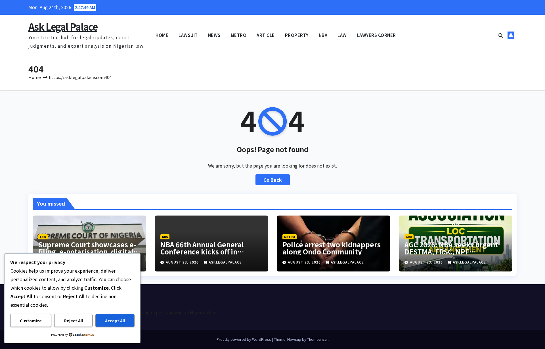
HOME (162, 35)
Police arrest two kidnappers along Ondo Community (331, 247)
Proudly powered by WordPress (244, 339)
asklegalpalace (225, 262)
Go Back (272, 179)
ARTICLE (266, 35)
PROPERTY (297, 35)
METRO (239, 35)
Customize (31, 320)
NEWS (214, 35)
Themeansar (317, 339)
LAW (342, 35)
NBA (323, 35)
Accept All (115, 320)
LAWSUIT (188, 35)
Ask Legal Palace (62, 27)
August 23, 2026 (183, 262)
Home (34, 77)
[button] (500, 35)
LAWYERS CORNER (376, 35)
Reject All (73, 320)
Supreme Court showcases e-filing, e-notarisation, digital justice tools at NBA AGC (87, 251)
